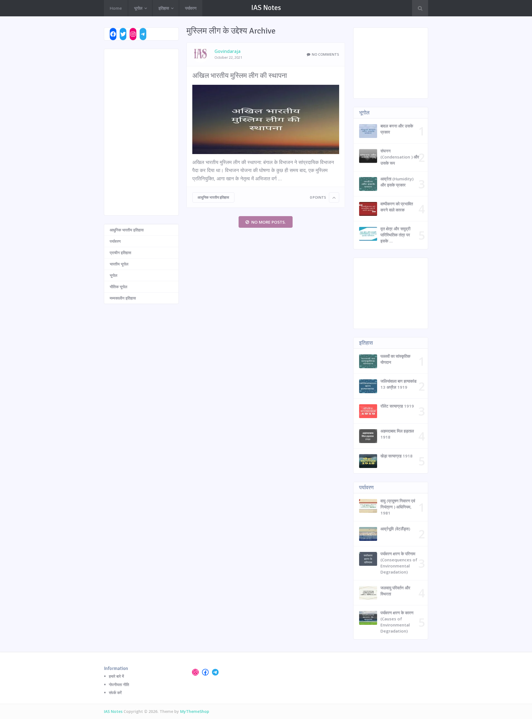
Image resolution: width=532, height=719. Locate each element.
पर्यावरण (190, 8)
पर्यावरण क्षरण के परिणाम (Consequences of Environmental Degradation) (398, 563)
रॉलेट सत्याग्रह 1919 (397, 406)
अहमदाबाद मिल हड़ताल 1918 (397, 434)
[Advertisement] (141, 132)
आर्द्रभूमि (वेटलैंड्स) (395, 528)
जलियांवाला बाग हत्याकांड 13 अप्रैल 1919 (398, 384)
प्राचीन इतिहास (120, 252)
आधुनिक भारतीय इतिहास (213, 197)
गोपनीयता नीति (119, 684)
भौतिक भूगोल (118, 286)
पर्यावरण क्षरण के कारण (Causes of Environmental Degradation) (396, 622)
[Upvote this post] (334, 197)
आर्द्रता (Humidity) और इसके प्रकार (396, 182)
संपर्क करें (115, 692)
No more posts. (268, 222)
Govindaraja (227, 51)
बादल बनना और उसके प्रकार (396, 129)
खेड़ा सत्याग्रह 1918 (396, 456)
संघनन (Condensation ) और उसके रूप (399, 157)
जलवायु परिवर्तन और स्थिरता (395, 591)
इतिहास (163, 8)
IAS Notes (266, 7)
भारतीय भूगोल (119, 264)
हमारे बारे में (116, 676)
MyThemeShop (194, 711)
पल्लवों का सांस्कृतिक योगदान (395, 359)
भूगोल (138, 8)
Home (116, 8)
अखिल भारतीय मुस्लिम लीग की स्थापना (239, 75)
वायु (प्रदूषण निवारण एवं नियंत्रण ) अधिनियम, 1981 (397, 507)
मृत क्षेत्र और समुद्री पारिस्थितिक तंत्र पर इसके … (395, 235)
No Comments (325, 54)
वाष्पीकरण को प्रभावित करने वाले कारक (396, 207)
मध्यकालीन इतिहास (123, 298)
